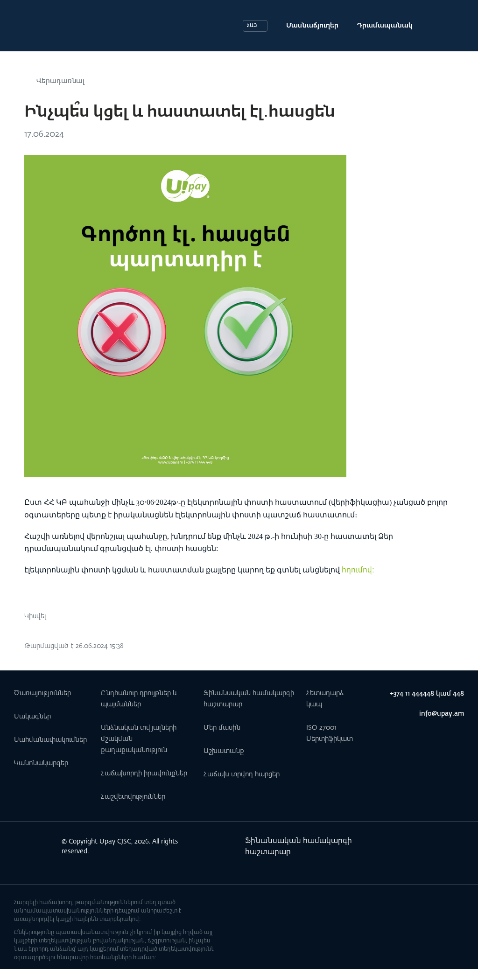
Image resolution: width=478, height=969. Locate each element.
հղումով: (358, 570)
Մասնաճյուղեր (312, 25)
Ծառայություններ (42, 693)
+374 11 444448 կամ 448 (427, 693)
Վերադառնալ (60, 81)
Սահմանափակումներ (50, 740)
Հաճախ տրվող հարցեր (242, 774)
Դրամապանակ (385, 25)
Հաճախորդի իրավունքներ (144, 773)
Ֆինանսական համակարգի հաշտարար (298, 846)
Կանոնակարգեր (41, 763)
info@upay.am (441, 714)
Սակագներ (32, 716)
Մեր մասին (222, 728)
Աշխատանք (224, 751)
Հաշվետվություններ (133, 797)
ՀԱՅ (252, 25)
